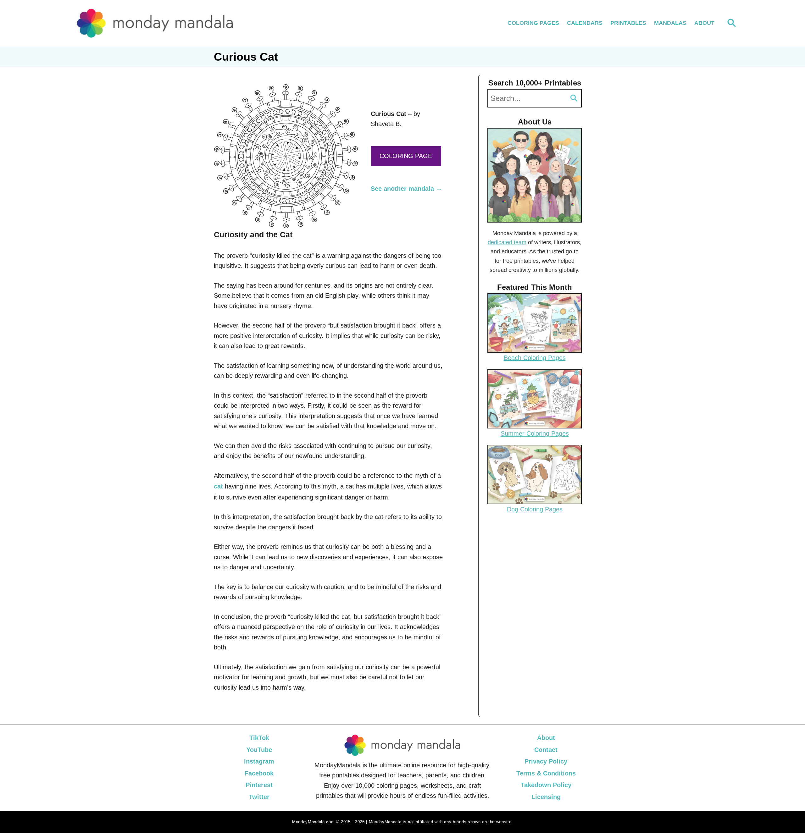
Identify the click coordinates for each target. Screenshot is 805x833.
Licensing (546, 796)
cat (218, 486)
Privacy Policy (546, 761)
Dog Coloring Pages (535, 509)
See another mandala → (406, 188)
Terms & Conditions (546, 773)
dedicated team (507, 242)
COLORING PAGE (406, 155)
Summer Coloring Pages (535, 433)
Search (574, 98)
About (546, 737)
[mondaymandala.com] (155, 23)
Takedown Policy (546, 784)
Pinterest (259, 784)
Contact (546, 749)
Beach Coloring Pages (535, 357)
